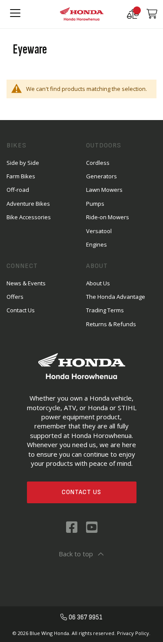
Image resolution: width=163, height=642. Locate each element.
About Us (98, 283)
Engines (96, 244)
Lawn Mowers (104, 190)
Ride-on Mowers (107, 217)
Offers (15, 297)
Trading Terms (105, 310)
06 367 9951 (86, 617)
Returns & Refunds (111, 324)
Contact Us (81, 492)
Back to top (76, 553)
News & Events (26, 283)
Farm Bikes (21, 176)
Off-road (18, 190)
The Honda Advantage (115, 297)
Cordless (98, 163)
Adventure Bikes (28, 203)
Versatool (99, 231)
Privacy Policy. (133, 633)
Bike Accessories (29, 217)
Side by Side (23, 163)
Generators (101, 176)
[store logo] (81, 14)
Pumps (95, 203)
